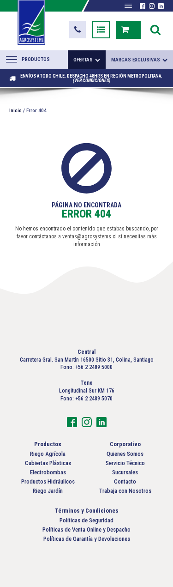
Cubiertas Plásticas (48, 463)
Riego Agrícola (48, 453)
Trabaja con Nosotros (125, 490)
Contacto (125, 481)
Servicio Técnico (125, 463)
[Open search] (155, 30)
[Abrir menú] (128, 6)
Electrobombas (48, 472)
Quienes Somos (125, 453)
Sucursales (125, 472)
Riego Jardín (48, 490)
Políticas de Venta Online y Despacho (86, 529)
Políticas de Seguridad (86, 520)
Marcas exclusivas (135, 60)
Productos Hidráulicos (48, 481)
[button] (77, 29)
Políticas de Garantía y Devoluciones (86, 538)
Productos (36, 59)
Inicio (15, 111)
